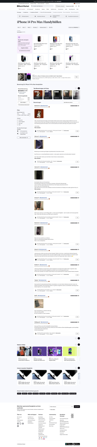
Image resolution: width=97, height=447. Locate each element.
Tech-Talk (50, 417)
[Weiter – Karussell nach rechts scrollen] (79, 88)
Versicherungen (41, 421)
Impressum (62, 433)
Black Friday (51, 425)
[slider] (18, 115)
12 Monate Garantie (41, 419)
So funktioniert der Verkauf (24, 50)
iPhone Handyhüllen (66, 12)
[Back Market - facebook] (23, 423)
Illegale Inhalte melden (64, 434)
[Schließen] (96, 1)
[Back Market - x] (18, 426)
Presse (18, 418)
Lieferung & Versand (31, 420)
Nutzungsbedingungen (64, 418)
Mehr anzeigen (37, 127)
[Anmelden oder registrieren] (76, 6)
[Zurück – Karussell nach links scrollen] (76, 88)
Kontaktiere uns (30, 417)
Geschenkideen (52, 424)
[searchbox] (43, 6)
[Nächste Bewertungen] (79, 338)
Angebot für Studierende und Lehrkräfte (41, 426)
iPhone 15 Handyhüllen (75, 12)
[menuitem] (37, 9)
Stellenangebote (20, 420)
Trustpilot (18, 421)
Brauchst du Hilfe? (70, 6)
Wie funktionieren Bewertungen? (24, 104)
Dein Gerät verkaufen (42, 423)
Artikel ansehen (66, 130)
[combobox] (19, 27)
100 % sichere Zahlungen (42, 436)
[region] (57, 95)
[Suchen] (32, 6)
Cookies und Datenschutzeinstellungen (64, 426)
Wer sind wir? (19, 417)
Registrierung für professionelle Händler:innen (41, 430)
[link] (77, 77)
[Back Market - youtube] (20, 423)
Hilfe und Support (31, 418)
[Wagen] (79, 6)
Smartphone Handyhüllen (57, 12)
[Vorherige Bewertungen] (76, 338)
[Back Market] (23, 6)
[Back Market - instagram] (18, 423)
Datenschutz (62, 428)
